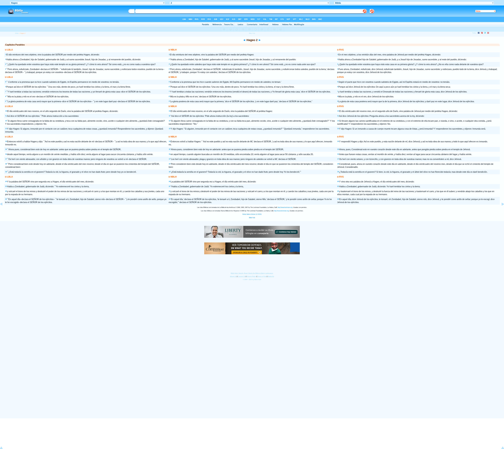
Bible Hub (252, 217)
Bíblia (17, 33)
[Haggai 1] (3, 210)
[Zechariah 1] (500, 210)
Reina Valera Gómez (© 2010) (252, 214)
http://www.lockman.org (285, 207)
